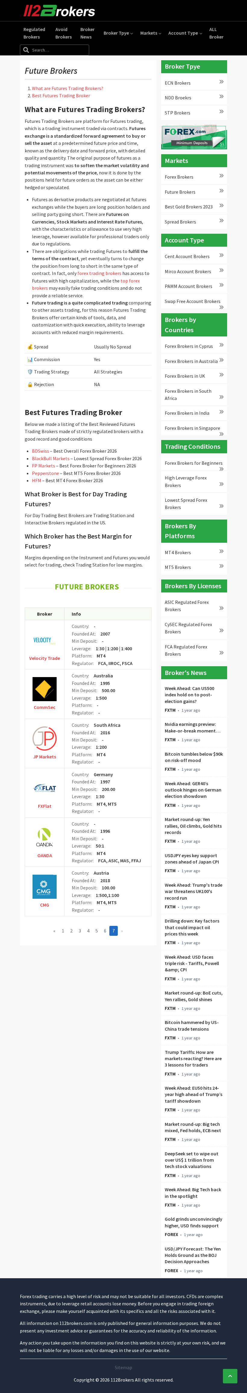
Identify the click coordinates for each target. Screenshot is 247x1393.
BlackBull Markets (51, 458)
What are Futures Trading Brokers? (67, 88)
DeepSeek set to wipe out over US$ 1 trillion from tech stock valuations (191, 1160)
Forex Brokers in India (187, 413)
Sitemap (123, 1367)
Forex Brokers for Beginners (194, 463)
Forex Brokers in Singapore (192, 428)
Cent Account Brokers (187, 256)
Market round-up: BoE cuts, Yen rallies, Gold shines (194, 996)
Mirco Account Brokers (188, 271)
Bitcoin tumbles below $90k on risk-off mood (194, 757)
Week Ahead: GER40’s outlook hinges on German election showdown (193, 789)
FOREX (171, 1234)
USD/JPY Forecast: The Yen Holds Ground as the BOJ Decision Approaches (193, 1255)
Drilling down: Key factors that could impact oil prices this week (192, 927)
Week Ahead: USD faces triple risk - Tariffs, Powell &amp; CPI (192, 963)
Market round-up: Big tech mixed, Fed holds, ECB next (193, 1127)
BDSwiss (41, 451)
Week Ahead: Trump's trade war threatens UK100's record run (193, 891)
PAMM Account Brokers (188, 286)
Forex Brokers (179, 177)
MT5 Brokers (178, 567)
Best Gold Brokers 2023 (189, 207)
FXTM (170, 710)
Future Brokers (180, 192)
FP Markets (44, 466)
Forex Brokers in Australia (191, 361)
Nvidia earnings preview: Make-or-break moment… (192, 727)
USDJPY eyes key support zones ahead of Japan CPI (192, 858)
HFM (37, 480)
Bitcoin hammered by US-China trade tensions (192, 1025)
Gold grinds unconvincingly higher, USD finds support (193, 1222)
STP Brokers (177, 113)
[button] (118, 33)
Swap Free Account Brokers (192, 301)
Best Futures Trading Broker (61, 95)
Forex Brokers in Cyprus (189, 346)
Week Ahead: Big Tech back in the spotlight (193, 1192)
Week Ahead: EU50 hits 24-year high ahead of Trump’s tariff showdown (193, 1094)
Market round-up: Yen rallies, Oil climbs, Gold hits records (193, 825)
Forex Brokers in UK (185, 376)
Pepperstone (46, 473)
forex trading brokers (99, 273)
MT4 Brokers (178, 552)
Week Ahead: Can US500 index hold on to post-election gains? (189, 694)
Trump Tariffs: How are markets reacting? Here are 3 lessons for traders (193, 1058)
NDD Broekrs (178, 98)
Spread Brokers (180, 222)
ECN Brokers (178, 83)
